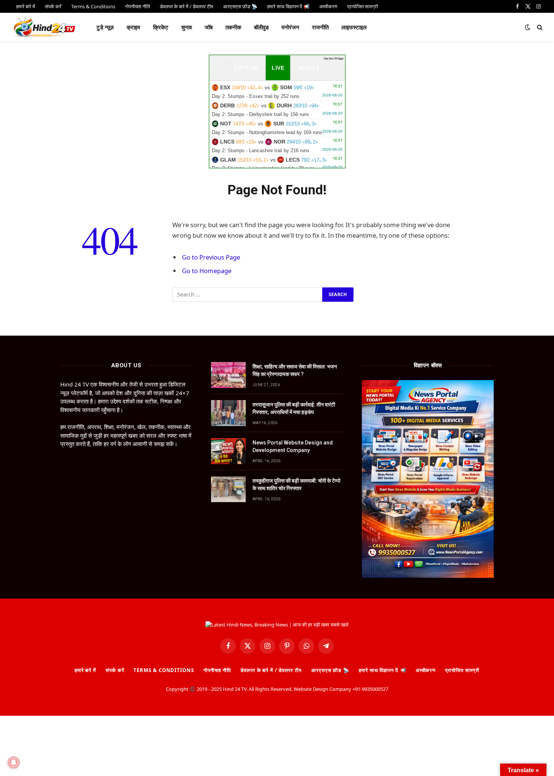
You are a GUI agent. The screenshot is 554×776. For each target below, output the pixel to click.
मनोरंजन (290, 27)
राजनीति (320, 27)
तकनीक (233, 27)
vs (277, 91)
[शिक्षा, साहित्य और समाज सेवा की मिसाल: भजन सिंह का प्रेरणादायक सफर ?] (228, 375)
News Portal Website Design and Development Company (293, 446)
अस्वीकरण (426, 670)
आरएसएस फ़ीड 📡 (330, 670)
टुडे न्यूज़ (105, 27)
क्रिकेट (160, 27)
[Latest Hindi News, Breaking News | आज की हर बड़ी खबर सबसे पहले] (44, 27)
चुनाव (186, 27)
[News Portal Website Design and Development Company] (228, 451)
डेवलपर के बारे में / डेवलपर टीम (271, 670)
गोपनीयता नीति (217, 670)
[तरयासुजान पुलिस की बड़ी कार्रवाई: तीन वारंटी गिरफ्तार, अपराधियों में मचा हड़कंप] (228, 413)
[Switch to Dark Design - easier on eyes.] (527, 27)
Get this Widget (333, 58)
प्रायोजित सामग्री (462, 670)
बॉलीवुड (261, 27)
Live (278, 68)
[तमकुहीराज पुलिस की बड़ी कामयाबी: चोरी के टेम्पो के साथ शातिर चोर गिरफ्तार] (228, 489)
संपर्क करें (115, 670)
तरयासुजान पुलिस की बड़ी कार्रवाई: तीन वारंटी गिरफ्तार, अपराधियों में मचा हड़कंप (294, 408)
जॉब (209, 27)
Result (309, 68)
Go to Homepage (206, 270)
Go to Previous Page (211, 257)
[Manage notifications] (14, 762)
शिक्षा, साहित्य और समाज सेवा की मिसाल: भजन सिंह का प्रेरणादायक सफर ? (295, 370)
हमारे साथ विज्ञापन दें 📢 (382, 670)
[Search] (539, 27)
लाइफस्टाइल (354, 27)
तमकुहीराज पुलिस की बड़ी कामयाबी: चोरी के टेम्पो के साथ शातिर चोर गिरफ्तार (296, 484)
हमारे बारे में (85, 670)
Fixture (246, 68)
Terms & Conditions (163, 670)
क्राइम (133, 27)
